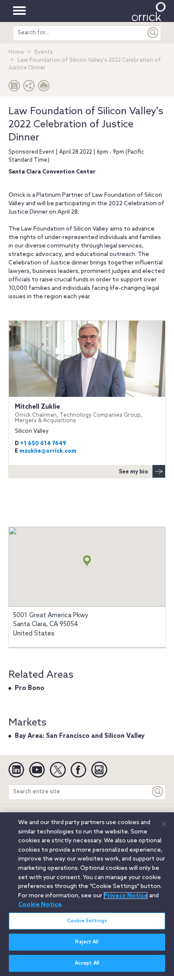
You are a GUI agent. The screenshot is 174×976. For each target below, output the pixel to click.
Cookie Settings (87, 921)
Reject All (86, 942)
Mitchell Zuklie (78, 413)
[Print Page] (44, 88)
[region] (87, 894)
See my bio (133, 472)
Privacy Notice (125, 895)
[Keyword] (158, 792)
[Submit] (153, 33)
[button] (29, 88)
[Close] (164, 824)
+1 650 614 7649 (43, 443)
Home (16, 52)
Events (44, 52)
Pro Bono (29, 688)
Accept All (87, 963)
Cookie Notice (40, 904)
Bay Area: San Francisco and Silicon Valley (79, 736)
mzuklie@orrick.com (47, 451)
